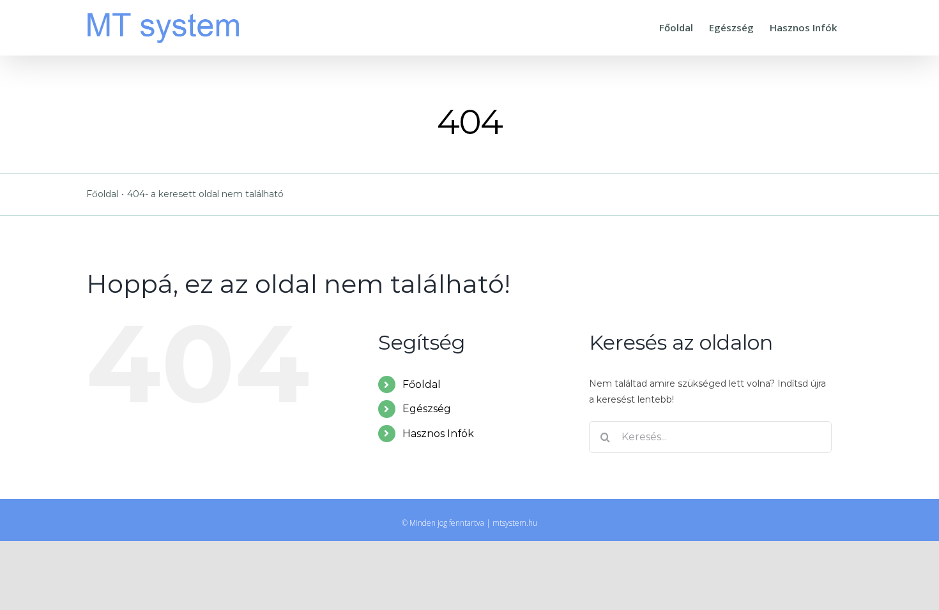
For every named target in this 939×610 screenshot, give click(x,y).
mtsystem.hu (514, 522)
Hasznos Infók (438, 434)
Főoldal (421, 384)
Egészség (426, 409)
